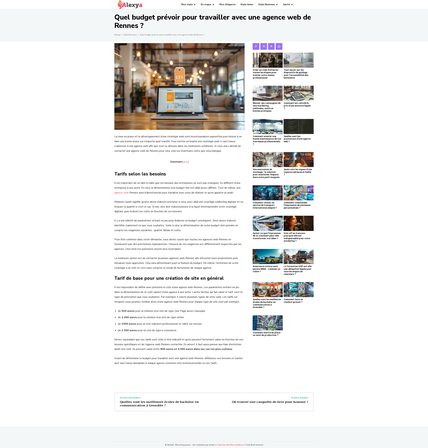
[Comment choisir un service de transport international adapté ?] (268, 192)
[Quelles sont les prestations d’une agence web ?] (299, 126)
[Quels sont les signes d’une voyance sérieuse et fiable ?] (299, 159)
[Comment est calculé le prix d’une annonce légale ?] (299, 93)
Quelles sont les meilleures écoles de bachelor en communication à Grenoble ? (267, 303)
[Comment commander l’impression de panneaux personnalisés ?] (299, 192)
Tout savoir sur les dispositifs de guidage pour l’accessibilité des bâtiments (296, 74)
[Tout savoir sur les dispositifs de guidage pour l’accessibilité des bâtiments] (299, 60)
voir (186, 161)
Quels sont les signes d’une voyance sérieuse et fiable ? (298, 172)
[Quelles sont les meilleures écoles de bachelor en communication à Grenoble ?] (268, 289)
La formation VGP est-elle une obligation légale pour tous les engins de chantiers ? (298, 270)
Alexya (117, 34)
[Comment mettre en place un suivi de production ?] (268, 322)
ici (216, 444)
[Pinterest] (271, 46)
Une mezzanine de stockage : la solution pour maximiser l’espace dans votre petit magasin (266, 173)
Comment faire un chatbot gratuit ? (293, 300)
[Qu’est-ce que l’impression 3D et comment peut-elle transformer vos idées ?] (268, 223)
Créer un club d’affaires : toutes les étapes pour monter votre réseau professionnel (266, 74)
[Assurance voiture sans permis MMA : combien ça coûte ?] (268, 256)
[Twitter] (263, 46)
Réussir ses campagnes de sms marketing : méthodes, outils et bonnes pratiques (267, 107)
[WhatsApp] (279, 46)
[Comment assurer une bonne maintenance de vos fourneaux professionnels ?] (268, 126)
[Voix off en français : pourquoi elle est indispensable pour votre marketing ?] (299, 223)
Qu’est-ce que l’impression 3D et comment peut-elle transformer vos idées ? (267, 236)
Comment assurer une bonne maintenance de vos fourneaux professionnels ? (267, 140)
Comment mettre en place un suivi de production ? (266, 334)
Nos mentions (237, 444)
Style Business (130, 34)
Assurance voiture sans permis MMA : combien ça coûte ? (266, 269)
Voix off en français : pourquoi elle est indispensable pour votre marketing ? (297, 237)
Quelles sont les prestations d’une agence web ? (297, 139)
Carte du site (223, 444)
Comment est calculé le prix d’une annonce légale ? (297, 105)
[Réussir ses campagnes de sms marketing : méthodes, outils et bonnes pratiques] (268, 93)
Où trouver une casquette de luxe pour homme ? (270, 402)
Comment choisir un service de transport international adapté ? (265, 205)
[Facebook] (256, 46)
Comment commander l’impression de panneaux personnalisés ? (297, 205)
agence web (121, 193)
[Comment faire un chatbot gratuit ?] (299, 289)
